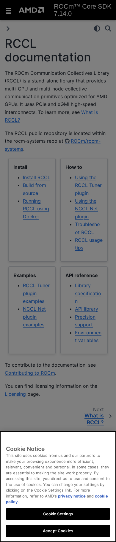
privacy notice (72, 496)
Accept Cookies (58, 530)
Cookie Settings (58, 513)
